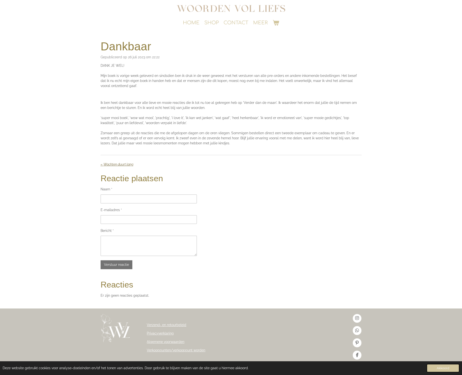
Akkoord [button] (443, 368)
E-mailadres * (111, 210)
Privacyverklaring (160, 333)
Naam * (106, 189)
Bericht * (107, 231)
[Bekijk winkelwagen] (276, 23)
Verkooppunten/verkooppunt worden (176, 350)
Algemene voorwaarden (165, 342)
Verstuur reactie (116, 265)
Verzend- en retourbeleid (166, 325)
